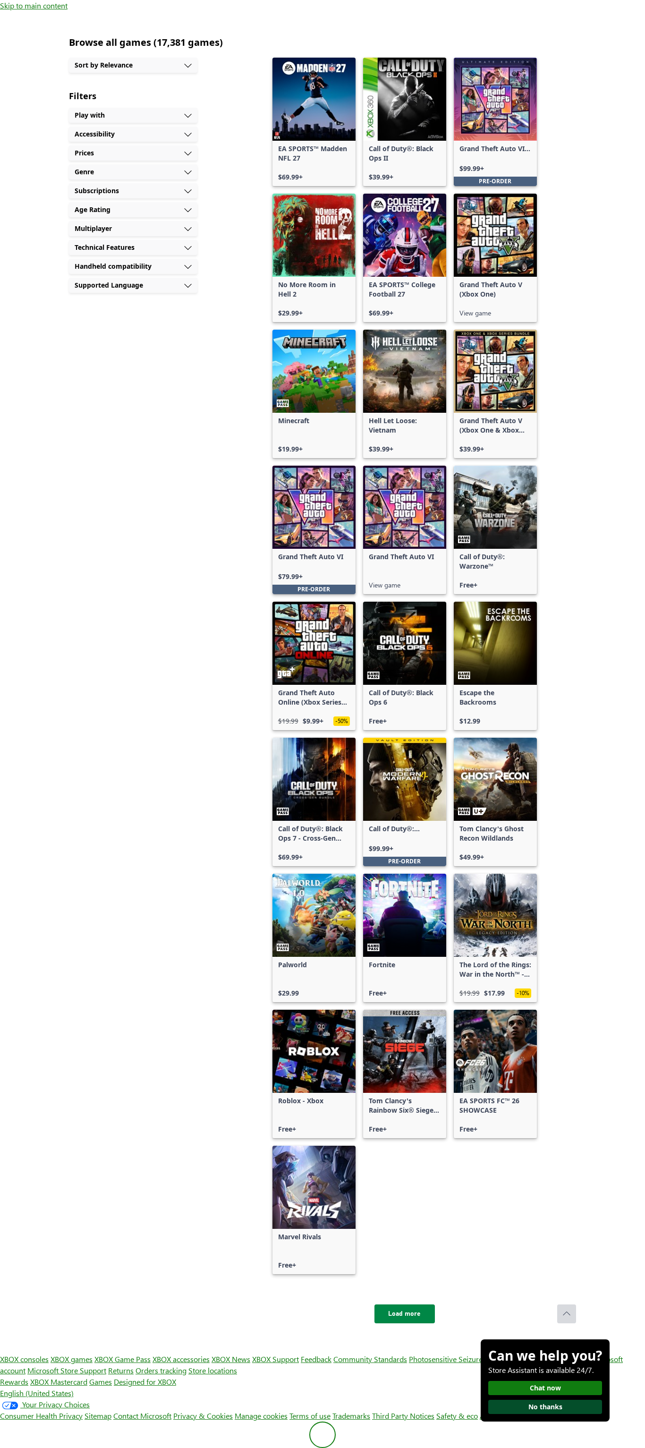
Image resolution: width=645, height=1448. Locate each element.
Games (100, 1382)
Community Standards (370, 1359)
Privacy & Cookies (203, 1416)
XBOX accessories (181, 1359)
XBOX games (72, 1359)
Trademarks (351, 1416)
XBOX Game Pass (122, 1359)
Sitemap (98, 1416)
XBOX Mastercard (58, 1382)
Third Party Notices (403, 1416)
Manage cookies (261, 1416)
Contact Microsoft (142, 1416)
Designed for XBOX (145, 1382)
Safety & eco (457, 1416)
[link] (314, 122)
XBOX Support (275, 1359)
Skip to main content (34, 5)
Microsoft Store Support (66, 1370)
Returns (121, 1370)
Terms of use (310, 1416)
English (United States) (37, 1393)
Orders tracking (161, 1370)
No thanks (545, 1406)
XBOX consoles (24, 1359)
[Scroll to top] (566, 1313)
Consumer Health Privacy (41, 1416)
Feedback (316, 1359)
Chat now (545, 1387)
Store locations (212, 1370)
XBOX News (231, 1359)
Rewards (14, 1382)
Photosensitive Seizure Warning (461, 1359)
